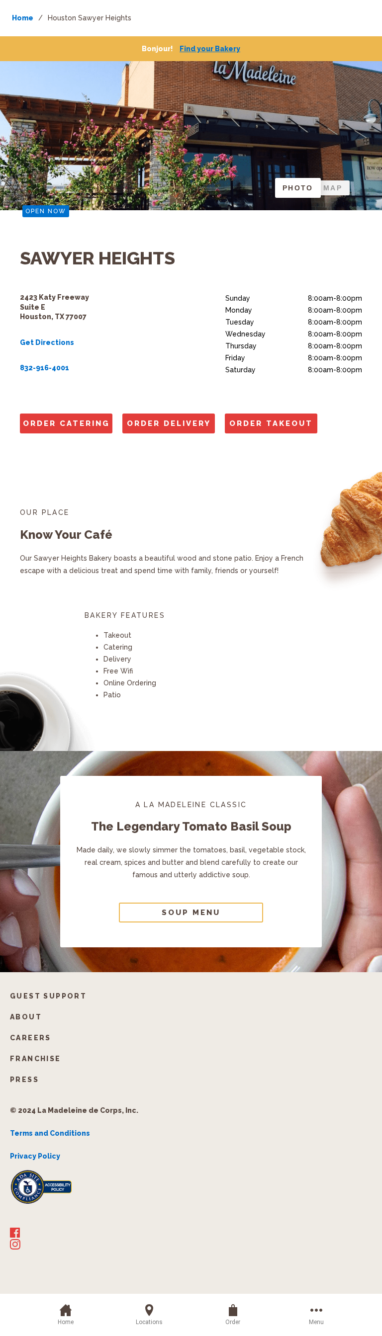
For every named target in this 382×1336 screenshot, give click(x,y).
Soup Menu (191, 912)
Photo (298, 188)
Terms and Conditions (50, 1133)
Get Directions (47, 342)
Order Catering (66, 423)
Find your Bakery (210, 49)
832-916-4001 (44, 368)
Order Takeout (271, 423)
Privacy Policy (35, 1156)
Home (22, 18)
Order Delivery (169, 423)
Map (332, 188)
